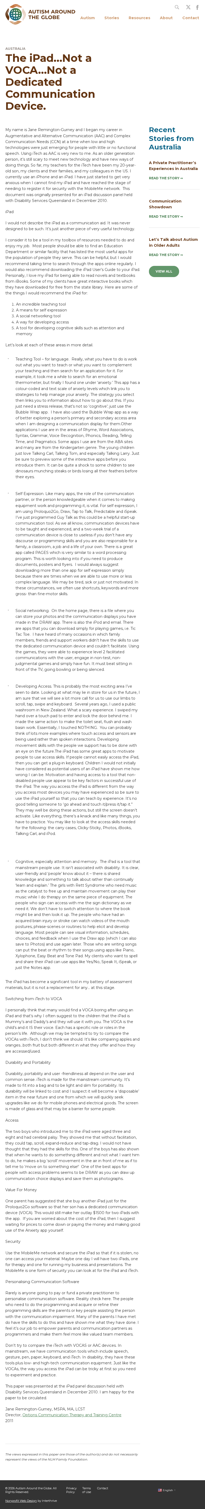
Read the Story (166, 178)
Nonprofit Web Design (21, 1501)
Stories (111, 17)
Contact (190, 17)
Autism (87, 17)
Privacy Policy (71, 1490)
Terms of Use (86, 1490)
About (166, 17)
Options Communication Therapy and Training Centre (71, 1415)
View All (164, 271)
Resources (139, 17)
